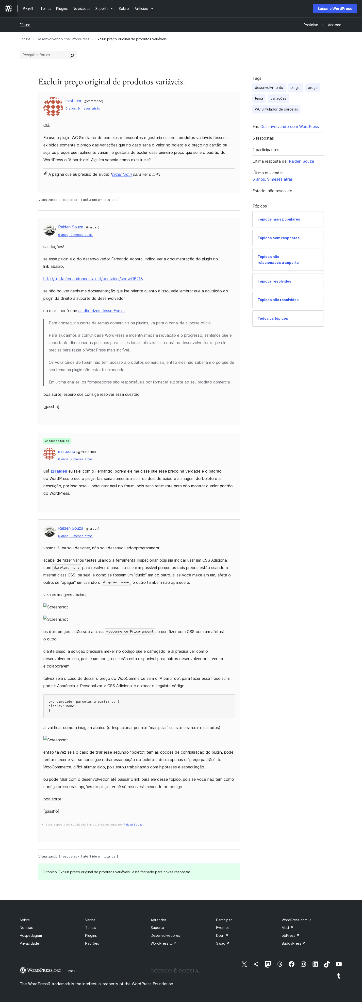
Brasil (71, 971)
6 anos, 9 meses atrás (83, 108)
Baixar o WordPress (334, 8)
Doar (222, 935)
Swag (223, 943)
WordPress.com (297, 920)
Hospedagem (31, 935)
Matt (287, 927)
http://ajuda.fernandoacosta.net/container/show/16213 (93, 278)
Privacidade (29, 943)
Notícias (26, 927)
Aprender (158, 920)
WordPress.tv (164, 943)
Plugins (91, 935)
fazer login (122, 174)
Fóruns (25, 25)
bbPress (290, 935)
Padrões (92, 943)
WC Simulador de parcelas (276, 109)
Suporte (157, 927)
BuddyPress (294, 943)
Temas (90, 927)
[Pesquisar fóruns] (72, 55)
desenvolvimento (269, 87)
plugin (295, 87)
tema (259, 98)
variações (278, 98)
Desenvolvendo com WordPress (63, 39)
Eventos (223, 927)
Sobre (25, 920)
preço (313, 87)
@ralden (58, 471)
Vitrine (90, 920)
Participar (224, 920)
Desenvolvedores (165, 935)
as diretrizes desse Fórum (101, 310)
